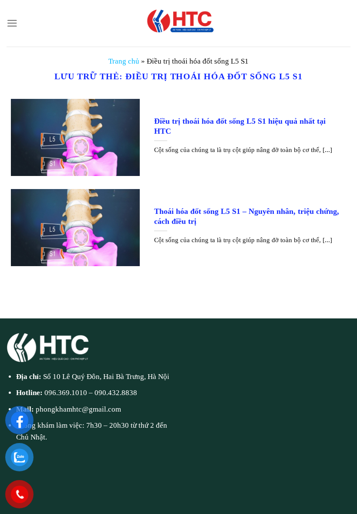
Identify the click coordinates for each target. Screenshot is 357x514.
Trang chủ (123, 61)
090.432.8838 (115, 393)
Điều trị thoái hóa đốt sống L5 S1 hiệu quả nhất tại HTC (240, 126)
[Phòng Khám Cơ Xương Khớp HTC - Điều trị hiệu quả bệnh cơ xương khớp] (178, 23)
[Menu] (12, 23)
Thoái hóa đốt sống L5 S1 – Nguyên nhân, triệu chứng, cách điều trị (246, 216)
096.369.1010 (65, 393)
